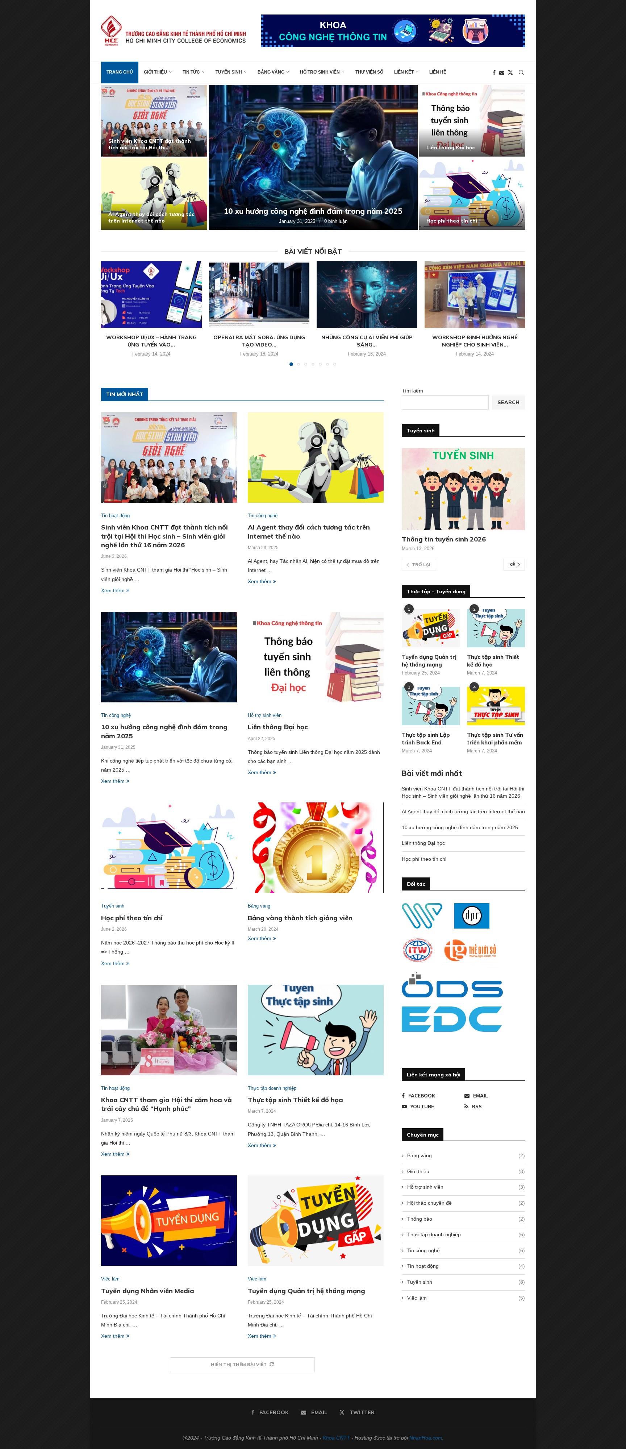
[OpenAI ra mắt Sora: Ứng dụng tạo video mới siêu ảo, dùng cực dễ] (259, 294)
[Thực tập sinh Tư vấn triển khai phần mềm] (496, 706)
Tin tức (191, 72)
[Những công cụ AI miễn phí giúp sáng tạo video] (367, 294)
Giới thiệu (155, 72)
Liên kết (404, 72)
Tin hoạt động (466, 1266)
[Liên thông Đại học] (472, 121)
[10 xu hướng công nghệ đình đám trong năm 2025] (313, 157)
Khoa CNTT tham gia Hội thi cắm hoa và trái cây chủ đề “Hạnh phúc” (166, 1104)
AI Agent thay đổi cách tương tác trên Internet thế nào (151, 217)
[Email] (501, 72)
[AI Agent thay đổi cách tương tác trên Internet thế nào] (154, 194)
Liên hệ (437, 72)
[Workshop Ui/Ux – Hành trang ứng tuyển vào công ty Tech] (151, 294)
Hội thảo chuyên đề (466, 1203)
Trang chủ (120, 72)
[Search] (521, 72)
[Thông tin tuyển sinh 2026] (463, 489)
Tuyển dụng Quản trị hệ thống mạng (306, 1291)
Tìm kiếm (412, 391)
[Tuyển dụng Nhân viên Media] (169, 1220)
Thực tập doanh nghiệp (466, 1234)
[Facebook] (494, 72)
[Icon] (430, 706)
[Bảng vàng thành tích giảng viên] (316, 847)
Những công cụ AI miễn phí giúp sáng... (367, 341)
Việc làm (466, 1298)
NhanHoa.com (425, 1438)
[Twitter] (510, 72)
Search (508, 402)
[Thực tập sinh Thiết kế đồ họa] (316, 1030)
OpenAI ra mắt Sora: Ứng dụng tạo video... (259, 341)
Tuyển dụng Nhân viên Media (147, 1291)
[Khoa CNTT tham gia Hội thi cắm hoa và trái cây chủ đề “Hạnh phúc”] (169, 1030)
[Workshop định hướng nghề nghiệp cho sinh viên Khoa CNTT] (475, 294)
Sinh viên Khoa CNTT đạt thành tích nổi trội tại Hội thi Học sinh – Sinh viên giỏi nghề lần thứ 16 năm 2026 (164, 536)
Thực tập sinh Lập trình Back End (426, 738)
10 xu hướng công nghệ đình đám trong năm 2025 (313, 211)
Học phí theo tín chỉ (451, 220)
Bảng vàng (271, 72)
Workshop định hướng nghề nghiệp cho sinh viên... (474, 341)
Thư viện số (369, 72)
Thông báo (466, 1219)
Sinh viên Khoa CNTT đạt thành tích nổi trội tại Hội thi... (149, 144)
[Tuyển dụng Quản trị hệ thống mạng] (316, 1220)
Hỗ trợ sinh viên (320, 72)
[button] (114, 157)
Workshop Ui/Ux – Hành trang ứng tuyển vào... (151, 341)
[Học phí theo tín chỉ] (472, 194)
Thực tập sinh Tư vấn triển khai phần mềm (495, 738)
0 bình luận (335, 221)
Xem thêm (113, 590)
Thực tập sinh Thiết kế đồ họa (295, 1100)
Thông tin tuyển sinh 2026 (444, 539)
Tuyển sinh (229, 72)
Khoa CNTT (336, 1438)
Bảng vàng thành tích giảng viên (300, 918)
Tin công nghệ (466, 1250)
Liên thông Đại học (450, 147)
